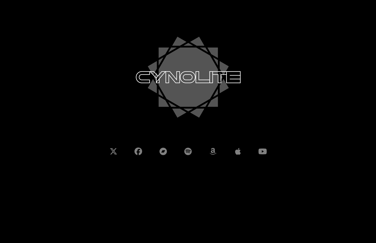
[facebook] (138, 151)
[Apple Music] (237, 151)
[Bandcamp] (163, 151)
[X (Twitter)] (113, 151)
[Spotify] (188, 151)
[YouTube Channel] (262, 151)
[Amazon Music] (212, 151)
